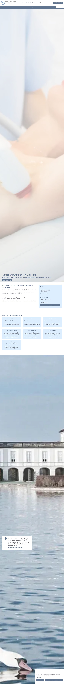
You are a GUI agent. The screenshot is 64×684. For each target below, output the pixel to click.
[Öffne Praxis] (41, 2)
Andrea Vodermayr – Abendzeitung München (15, 547)
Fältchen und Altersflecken (9, 343)
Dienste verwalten (39, 677)
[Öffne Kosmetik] (33, 2)
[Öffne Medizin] (25, 2)
